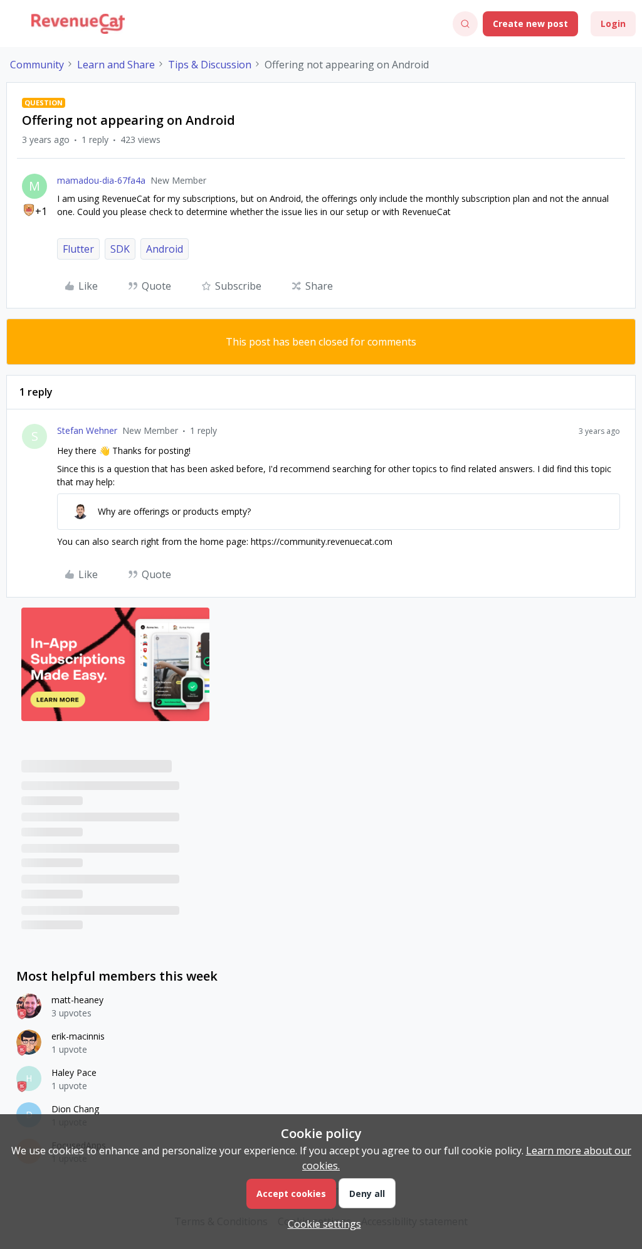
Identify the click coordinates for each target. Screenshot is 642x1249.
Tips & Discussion (209, 64)
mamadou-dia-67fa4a (101, 180)
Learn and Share (116, 64)
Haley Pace (74, 1072)
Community (37, 64)
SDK (120, 249)
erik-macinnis (78, 1036)
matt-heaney (77, 1000)
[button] (13, 26)
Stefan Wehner (87, 430)
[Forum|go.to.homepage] (78, 24)
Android (164, 249)
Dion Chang (75, 1109)
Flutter (78, 249)
